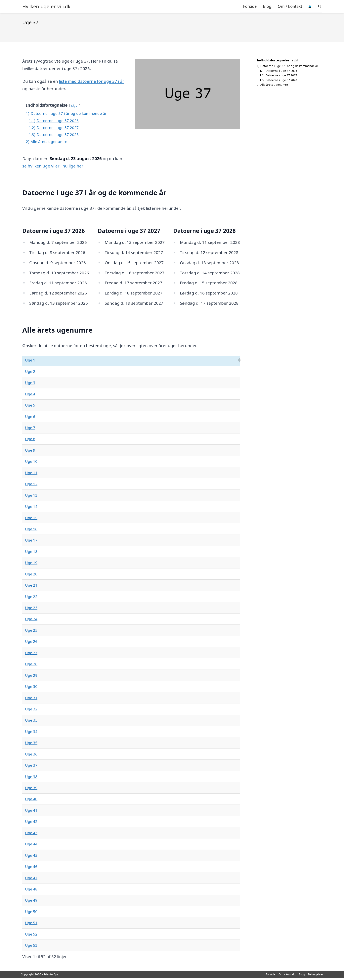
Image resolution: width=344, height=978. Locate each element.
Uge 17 (31, 540)
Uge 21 (31, 585)
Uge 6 (30, 416)
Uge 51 (31, 922)
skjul (74, 105)
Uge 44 (31, 843)
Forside (250, 6)
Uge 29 (31, 675)
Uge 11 (31, 472)
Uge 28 (31, 663)
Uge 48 (31, 888)
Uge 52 (31, 934)
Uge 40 (31, 798)
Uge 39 (31, 787)
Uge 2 (30, 371)
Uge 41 (31, 810)
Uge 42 (31, 821)
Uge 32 (31, 708)
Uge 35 (31, 742)
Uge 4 (30, 393)
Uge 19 (31, 562)
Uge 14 (31, 506)
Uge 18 (31, 551)
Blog (267, 6)
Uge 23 (31, 607)
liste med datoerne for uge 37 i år (91, 81)
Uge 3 (30, 382)
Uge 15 (31, 517)
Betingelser (315, 974)
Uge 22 (31, 596)
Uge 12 (31, 483)
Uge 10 (31, 461)
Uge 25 (31, 630)
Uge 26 (31, 641)
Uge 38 (31, 776)
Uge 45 (31, 855)
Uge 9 (30, 450)
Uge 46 (31, 866)
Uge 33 (31, 720)
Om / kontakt (290, 6)
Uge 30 (31, 686)
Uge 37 (31, 765)
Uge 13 (31, 495)
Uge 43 (31, 832)
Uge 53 (31, 945)
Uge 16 (31, 528)
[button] (239, 360)
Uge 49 (31, 900)
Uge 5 (30, 405)
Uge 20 (31, 573)
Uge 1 (30, 360)
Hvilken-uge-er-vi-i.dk (46, 6)
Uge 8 (30, 438)
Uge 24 (31, 618)
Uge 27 (31, 652)
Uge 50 (31, 911)
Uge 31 (31, 697)
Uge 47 (31, 877)
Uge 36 (31, 753)
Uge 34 (31, 731)
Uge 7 (30, 427)
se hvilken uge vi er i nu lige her (52, 166)
